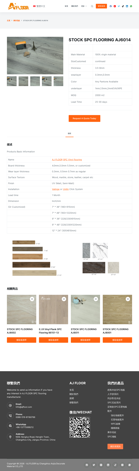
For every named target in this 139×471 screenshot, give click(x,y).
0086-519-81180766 (25, 417)
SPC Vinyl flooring (72, 159)
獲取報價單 (21, 340)
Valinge (55, 189)
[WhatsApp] (131, 6)
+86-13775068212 (25, 427)
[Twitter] (119, 6)
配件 (110, 411)
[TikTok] (123, 6)
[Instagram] (122, 465)
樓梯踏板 (115, 428)
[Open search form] (92, 6)
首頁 (72, 389)
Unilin (66, 189)
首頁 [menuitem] (66, 6)
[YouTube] (115, 6)
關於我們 (74, 394)
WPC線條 (115, 423)
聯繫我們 (74, 402)
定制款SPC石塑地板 (117, 406)
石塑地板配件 (117, 419)
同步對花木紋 (114, 398)
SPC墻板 (112, 436)
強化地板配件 (117, 415)
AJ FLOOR (57, 159)
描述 (69, 133)
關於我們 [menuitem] (74, 6)
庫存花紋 (112, 432)
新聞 (72, 398)
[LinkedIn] (127, 6)
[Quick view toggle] (32, 299)
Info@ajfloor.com (24, 407)
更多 (83, 6)
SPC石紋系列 (114, 402)
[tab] (69, 133)
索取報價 (101, 6)
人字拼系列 (113, 394)
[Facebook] (111, 6)
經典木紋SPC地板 (116, 389)
